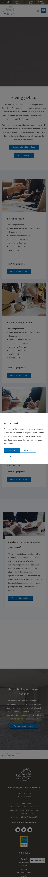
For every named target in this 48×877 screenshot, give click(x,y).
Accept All (11, 450)
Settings (11, 457)
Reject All (28, 450)
